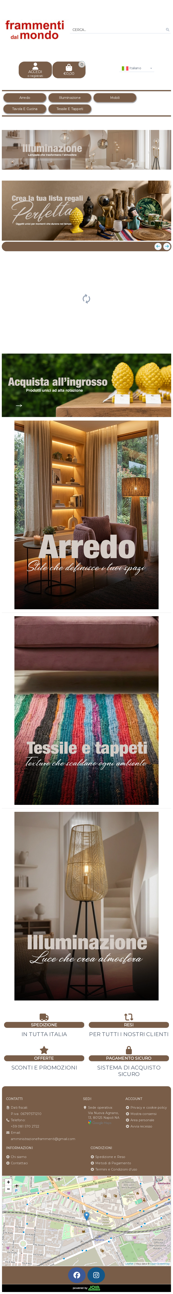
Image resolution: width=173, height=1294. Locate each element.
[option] (24, 97)
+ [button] (8, 1182)
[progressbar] (86, 298)
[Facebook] (77, 1275)
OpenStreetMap (160, 1263)
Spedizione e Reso (110, 1157)
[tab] (135, 172)
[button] (157, 172)
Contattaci (19, 1163)
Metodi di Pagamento (113, 1163)
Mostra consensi (143, 1114)
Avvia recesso (141, 1126)
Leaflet (129, 1263)
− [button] (8, 1189)
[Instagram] (96, 1275)
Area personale (142, 1120)
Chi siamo (19, 1157)
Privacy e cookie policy (148, 1108)
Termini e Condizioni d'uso (116, 1169)
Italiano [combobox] (134, 68)
